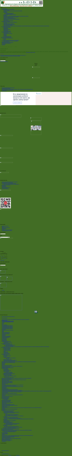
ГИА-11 (3, 330)
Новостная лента (4, 8)
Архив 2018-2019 (4, 324)
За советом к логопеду (7, 349)
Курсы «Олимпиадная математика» (7, 365)
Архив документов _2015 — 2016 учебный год (12, 414)
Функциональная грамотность (6, 88)
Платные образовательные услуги (8, 17)
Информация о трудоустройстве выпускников (8, 362)
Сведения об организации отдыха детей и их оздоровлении (10, 40)
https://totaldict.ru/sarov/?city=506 (30, 52)
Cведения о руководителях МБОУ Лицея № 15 (12, 426)
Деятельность (4, 334)
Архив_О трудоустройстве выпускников (9, 431)
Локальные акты (6, 32)
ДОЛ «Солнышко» (6, 371)
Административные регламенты (8, 411)
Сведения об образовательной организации (8, 9)
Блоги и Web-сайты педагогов (8, 25)
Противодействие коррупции (8, 422)
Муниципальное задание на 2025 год (7, 382)
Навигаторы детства (5, 383)
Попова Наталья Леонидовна (6, 401)
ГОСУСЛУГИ (4, 186)
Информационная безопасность (6, 341)
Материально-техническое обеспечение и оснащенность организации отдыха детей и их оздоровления (16, 378)
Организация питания (5, 388)
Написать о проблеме (17, 102)
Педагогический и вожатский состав (7, 396)
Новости (3, 290)
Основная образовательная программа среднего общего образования (12, 391)
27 (4, 258)
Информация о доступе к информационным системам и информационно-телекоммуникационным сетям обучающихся (19, 361)
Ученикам (3, 434)
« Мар (1, 260)
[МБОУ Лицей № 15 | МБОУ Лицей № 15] (21, 6)
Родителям (5, 35)
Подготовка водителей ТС (6, 41)
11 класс (5, 38)
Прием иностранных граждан (6, 403)
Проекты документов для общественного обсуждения (9, 405)
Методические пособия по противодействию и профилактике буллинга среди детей (14, 379)
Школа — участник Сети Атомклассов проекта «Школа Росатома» (11, 438)
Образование (5, 12)
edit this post (2, 53)
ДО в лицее (5, 356)
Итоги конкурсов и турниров (6, 440)
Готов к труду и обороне (5, 188)
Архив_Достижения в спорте (9, 377)
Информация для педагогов (6, 343)
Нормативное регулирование (8, 33)
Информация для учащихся (6, 21)
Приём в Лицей (6, 30)
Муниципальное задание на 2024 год (7, 381)
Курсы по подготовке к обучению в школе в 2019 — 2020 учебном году (12, 366)
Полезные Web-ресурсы (5, 398)
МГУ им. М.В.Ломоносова (6, 227)
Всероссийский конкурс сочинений (9, 23)
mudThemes (17, 455)
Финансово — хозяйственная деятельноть (10, 18)
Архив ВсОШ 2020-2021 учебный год (7, 325)
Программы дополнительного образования (8, 404)
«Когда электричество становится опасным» (8, 316)
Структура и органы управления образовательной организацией (13, 10)
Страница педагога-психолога (6, 43)
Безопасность (4, 185)
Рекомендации (6, 28)
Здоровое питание (4, 340)
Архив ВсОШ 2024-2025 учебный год (7, 328)
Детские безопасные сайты (7, 36)
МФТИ (3, 226)
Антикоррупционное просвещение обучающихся (12, 423)
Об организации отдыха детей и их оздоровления (9, 385)
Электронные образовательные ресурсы (9, 24)
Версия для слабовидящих (4, 61)
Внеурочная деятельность (7, 370)
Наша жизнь (4, 384)
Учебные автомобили (5, 433)
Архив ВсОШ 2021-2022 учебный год (7, 326)
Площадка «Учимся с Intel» (7, 374)
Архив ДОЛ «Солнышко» (9, 372)
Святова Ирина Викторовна (9, 345)
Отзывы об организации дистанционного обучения (9, 393)
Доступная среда (4, 338)
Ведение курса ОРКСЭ (7, 29)
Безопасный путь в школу (7, 27)
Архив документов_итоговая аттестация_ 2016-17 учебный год (14, 415)
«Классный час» (6, 369)
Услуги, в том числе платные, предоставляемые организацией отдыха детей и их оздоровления (15, 319)
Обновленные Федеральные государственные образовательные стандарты (12, 386)
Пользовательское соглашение (6, 400)
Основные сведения (5, 392)
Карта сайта (3, 363)
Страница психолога (7, 353)
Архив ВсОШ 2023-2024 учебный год (7, 327)
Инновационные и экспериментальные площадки (9, 183)
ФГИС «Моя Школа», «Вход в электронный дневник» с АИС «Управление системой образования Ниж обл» (17, 435)
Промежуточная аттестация (8, 359)
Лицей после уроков (5, 368)
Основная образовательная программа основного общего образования (12, 390)
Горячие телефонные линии (6, 332)
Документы (5, 11)
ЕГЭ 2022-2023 (4, 339)
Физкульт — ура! (6, 376)
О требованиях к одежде (7, 31)
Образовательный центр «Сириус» (7, 230)
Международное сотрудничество (8, 20)
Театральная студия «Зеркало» (8, 375)
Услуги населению (4, 432)
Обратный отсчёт (4, 387)
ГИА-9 (3, 331)
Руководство (5, 15)
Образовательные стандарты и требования (10, 14)
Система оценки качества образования (7, 429)
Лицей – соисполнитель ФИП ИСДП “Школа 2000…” (11, 184)
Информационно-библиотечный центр (7, 42)
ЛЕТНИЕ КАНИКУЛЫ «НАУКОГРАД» (8, 367)
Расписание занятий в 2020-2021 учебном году (10, 360)
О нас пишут (4, 441)
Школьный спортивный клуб (6, 187)
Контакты (3, 44)
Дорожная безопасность (5, 337)
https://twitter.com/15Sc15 (5, 450)
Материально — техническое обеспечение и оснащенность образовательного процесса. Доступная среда (19, 418)
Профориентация (4, 406)
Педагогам (5, 34)
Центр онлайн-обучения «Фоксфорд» (7, 229)
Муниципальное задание (5, 380)
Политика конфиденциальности (6, 37)
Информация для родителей (6, 26)
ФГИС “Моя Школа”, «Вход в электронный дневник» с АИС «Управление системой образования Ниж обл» (17, 89)
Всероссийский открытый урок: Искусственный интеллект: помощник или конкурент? (13, 55)
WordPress (9, 455)
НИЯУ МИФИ (4, 228)
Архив (8, 358)
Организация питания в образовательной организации (10, 389)
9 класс (5, 39)
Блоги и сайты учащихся (7, 355)
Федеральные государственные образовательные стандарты (10, 436)
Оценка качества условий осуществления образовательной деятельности (12, 394)
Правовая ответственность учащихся (7, 402)
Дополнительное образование (6, 336)
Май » (3, 260)
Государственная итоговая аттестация (7, 182)
